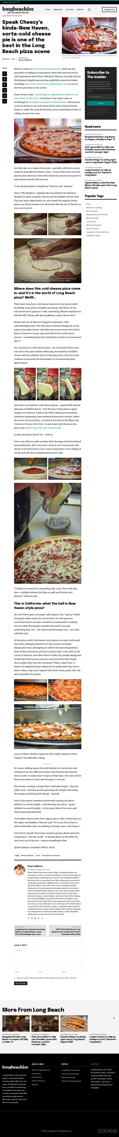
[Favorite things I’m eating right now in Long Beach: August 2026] (74, 1023)
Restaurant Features (51, 855)
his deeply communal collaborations (47, 102)
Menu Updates (27, 855)
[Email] (4, 95)
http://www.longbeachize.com (39, 870)
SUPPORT (95, 1064)
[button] (89, 9)
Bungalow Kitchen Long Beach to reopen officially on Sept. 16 (15, 1039)
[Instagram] (32, 918)
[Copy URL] (4, 101)
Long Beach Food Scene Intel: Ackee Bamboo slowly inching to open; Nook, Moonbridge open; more (30, 932)
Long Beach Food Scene (12, 16)
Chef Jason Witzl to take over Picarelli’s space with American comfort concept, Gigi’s (100, 149)
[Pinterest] (4, 84)
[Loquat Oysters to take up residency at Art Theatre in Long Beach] (103, 1023)
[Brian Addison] (19, 891)
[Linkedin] (35, 918)
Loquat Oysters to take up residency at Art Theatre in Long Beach (98, 172)
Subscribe (101, 103)
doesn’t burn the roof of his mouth (43, 428)
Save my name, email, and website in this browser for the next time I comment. (47, 978)
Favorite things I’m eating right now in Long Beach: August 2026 (73, 1039)
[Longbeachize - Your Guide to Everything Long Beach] (18, 9)
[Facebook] (4, 73)
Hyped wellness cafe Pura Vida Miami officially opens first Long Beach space (101, 185)
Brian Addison (25, 60)
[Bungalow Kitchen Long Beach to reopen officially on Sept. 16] (16, 1023)
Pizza (38, 855)
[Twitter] (4, 79)
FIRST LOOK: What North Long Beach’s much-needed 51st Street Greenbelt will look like (66, 932)
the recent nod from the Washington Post (46, 84)
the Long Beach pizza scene (47, 68)
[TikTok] (39, 918)
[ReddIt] (4, 90)
